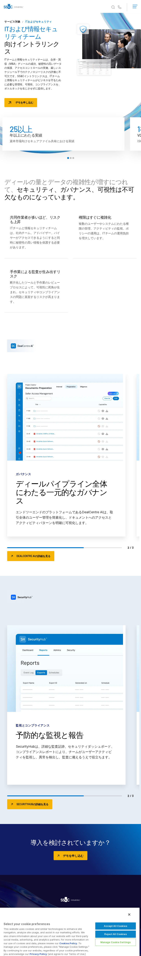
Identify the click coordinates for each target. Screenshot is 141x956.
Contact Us (120, 7)
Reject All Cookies (115, 934)
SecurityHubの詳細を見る (32, 804)
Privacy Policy (38, 953)
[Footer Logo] (70, 900)
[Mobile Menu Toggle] (135, 5)
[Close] (129, 914)
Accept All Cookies (115, 925)
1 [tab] (68, 158)
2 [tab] (71, 158)
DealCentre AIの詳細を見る (33, 556)
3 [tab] (73, 158)
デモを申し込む (24, 102)
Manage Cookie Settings (115, 942)
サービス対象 (12, 21)
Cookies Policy (68, 943)
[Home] (14, 7)
